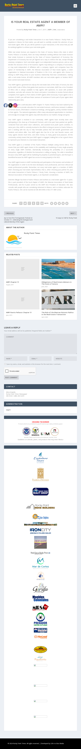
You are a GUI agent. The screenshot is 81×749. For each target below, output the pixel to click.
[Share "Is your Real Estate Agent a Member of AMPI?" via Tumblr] (33, 203)
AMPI (50, 30)
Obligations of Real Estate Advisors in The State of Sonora (57, 283)
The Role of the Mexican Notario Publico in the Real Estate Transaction (58, 313)
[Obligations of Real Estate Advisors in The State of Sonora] (58, 269)
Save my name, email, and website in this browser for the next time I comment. (34, 364)
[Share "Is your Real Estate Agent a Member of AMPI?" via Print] (42, 203)
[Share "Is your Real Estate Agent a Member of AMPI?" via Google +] (29, 203)
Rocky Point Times (30, 30)
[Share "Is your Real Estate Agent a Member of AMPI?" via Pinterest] (38, 203)
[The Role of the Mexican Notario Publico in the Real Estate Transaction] (58, 299)
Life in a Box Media (57, 743)
